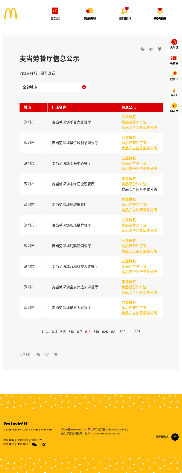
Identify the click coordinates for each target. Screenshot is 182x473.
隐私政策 (8, 440)
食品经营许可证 (134, 122)
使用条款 (22, 440)
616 (71, 331)
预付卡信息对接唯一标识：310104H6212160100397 (90, 433)
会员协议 (36, 440)
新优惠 (174, 63)
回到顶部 (162, 437)
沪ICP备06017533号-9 (73, 429)
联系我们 (8, 444)
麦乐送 (174, 47)
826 (137, 331)
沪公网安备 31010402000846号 (110, 429)
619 (96, 331)
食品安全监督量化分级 (139, 127)
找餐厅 (174, 79)
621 (114, 331)
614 (54, 331)
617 (79, 331)
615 (62, 331)
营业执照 (129, 117)
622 (123, 331)
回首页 (174, 111)
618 (88, 331)
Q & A (174, 95)
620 (105, 331)
